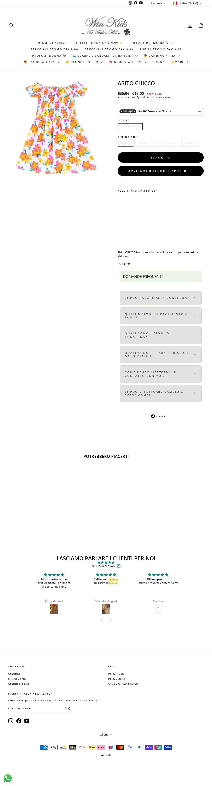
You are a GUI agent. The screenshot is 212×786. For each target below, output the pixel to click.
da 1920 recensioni (104, 566)
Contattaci (14, 673)
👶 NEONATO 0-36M (83, 62)
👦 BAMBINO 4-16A (160, 56)
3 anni (142, 143)
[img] (106, 562)
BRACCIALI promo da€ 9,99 (54, 49)
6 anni (190, 143)
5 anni (174, 143)
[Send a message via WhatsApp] (7, 778)
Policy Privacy (116, 673)
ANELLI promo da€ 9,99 (161, 49)
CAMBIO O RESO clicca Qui (123, 683)
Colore (124, 120)
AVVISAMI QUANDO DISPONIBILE (160, 171)
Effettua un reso (17, 678)
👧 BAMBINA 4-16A (40, 62)
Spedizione (143, 97)
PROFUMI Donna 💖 (49, 56)
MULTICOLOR (130, 126)
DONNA (158, 62)
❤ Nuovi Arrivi (52, 43)
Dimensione (127, 137)
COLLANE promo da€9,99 (151, 43)
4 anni (158, 143)
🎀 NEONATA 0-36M (126, 62)
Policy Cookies (116, 678)
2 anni (126, 143)
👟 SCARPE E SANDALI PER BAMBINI (103, 56)
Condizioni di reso (18, 683)
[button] (103, 620)
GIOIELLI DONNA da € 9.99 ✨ (97, 43)
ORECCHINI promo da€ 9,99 (108, 49)
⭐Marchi (179, 62)
